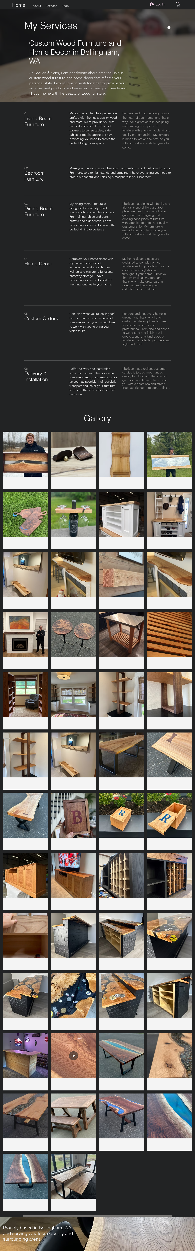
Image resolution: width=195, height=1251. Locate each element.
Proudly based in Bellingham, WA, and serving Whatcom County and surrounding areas (38, 1233)
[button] (178, 4)
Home (18, 5)
